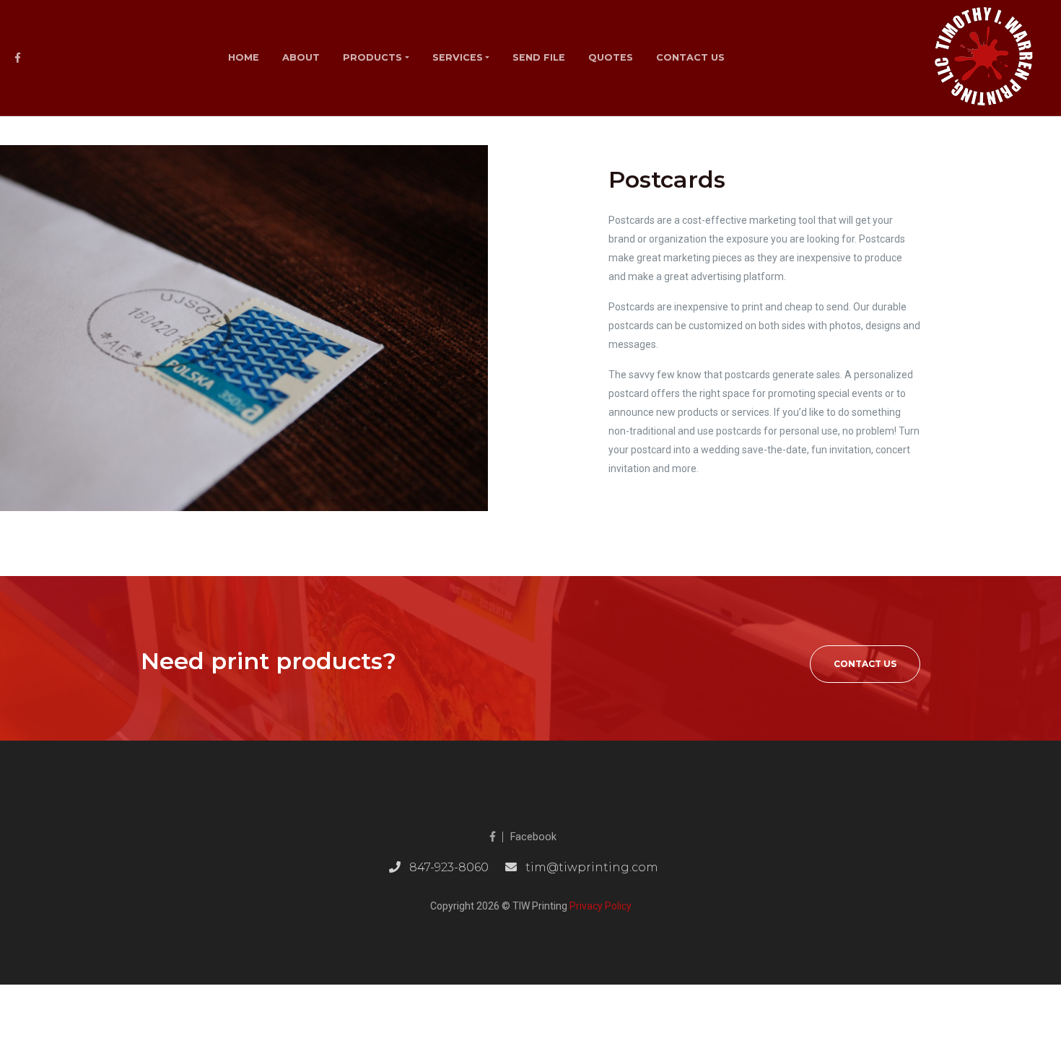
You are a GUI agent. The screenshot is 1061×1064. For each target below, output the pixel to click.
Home (243, 57)
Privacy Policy (600, 906)
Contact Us (865, 663)
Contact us (690, 57)
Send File (538, 57)
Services (457, 57)
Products (372, 57)
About (301, 57)
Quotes (610, 57)
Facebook (533, 837)
